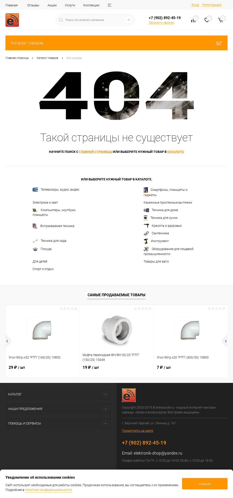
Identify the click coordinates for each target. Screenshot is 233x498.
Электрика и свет (45, 202)
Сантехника (160, 233)
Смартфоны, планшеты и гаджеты (165, 192)
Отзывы (33, 5)
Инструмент (160, 241)
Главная (11, 5)
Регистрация (211, 5)
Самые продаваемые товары (116, 295)
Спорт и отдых (43, 269)
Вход (195, 5)
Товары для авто (156, 261)
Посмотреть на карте (137, 430)
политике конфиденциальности (48, 490)
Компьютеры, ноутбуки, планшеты (54, 212)
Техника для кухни (163, 218)
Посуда (46, 249)
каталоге (175, 152)
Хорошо (205, 484)
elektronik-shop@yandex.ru (158, 453)
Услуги (70, 5)
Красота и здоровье (167, 226)
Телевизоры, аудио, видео (60, 189)
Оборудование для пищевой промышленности (168, 251)
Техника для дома (165, 210)
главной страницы (95, 152)
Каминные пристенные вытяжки (168, 202)
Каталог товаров (27, 42)
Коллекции (91, 5)
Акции (52, 5)
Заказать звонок (161, 22)
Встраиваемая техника (57, 226)
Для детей (40, 261)
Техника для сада (53, 241)
